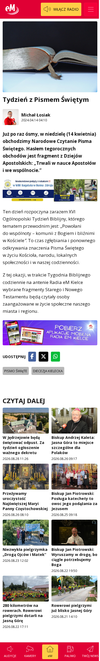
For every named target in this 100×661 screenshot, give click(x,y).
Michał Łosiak (35, 115)
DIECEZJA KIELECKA (48, 370)
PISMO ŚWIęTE (15, 370)
